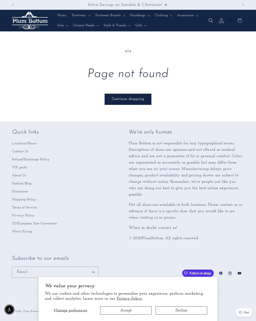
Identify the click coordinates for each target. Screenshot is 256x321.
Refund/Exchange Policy (31, 159)
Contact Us (20, 151)
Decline (181, 310)
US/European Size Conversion (34, 223)
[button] (81, 16)
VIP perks (19, 167)
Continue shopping (128, 99)
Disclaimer (20, 191)
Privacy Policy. (129, 299)
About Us (19, 175)
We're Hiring (22, 231)
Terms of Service (24, 207)
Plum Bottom (31, 311)
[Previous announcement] (12, 4)
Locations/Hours (24, 143)
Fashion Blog (22, 183)
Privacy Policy (23, 215)
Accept (126, 310)
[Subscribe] (93, 272)
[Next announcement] (243, 4)
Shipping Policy (24, 199)
